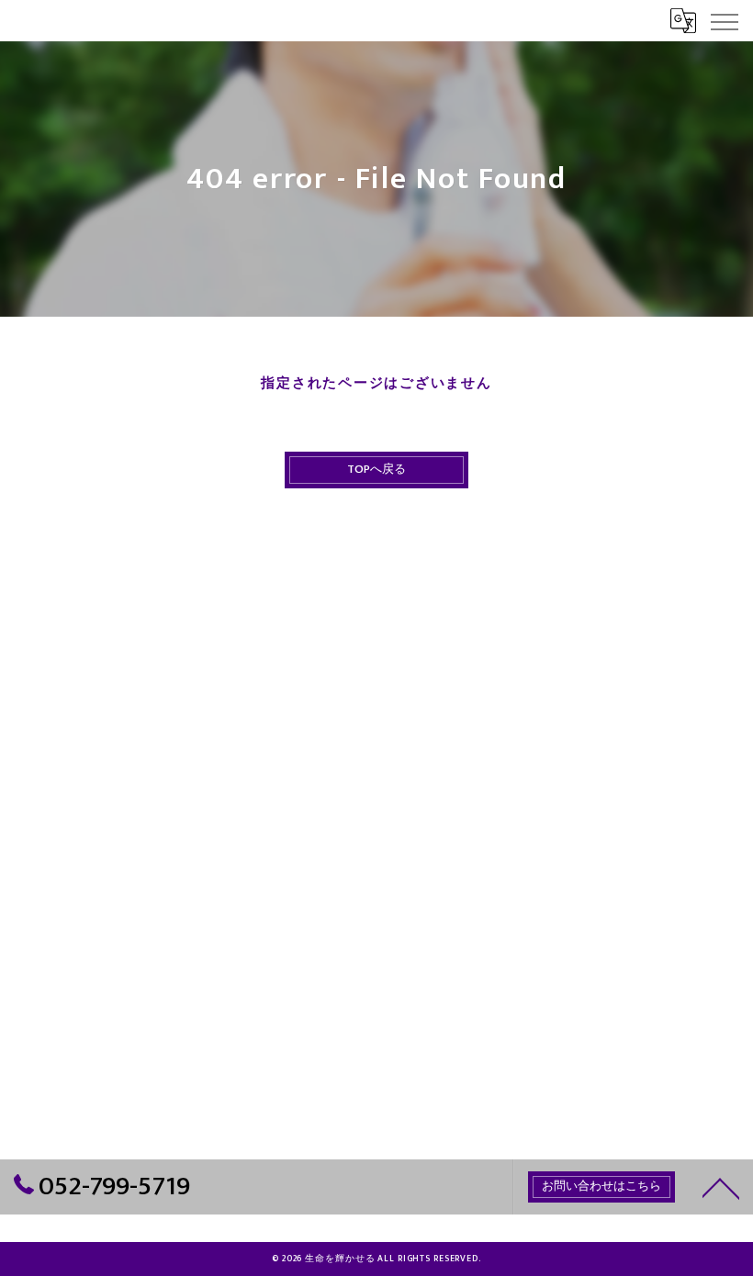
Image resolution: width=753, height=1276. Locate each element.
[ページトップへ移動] (720, 1187)
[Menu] (723, 20)
